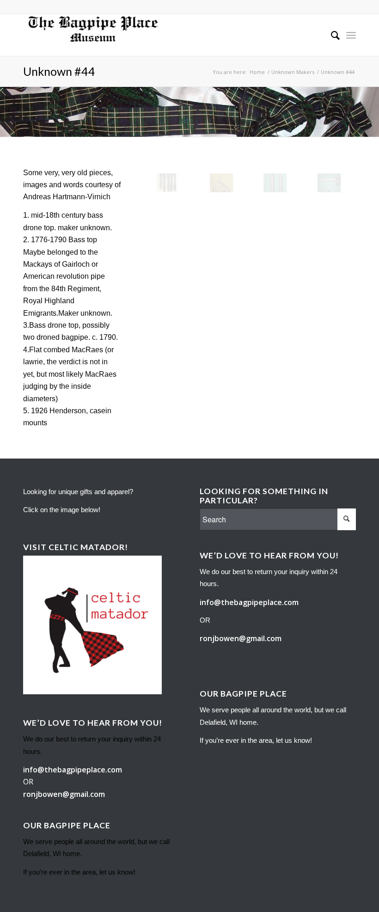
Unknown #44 (59, 71)
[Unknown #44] (167, 182)
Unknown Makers (292, 71)
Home (257, 71)
